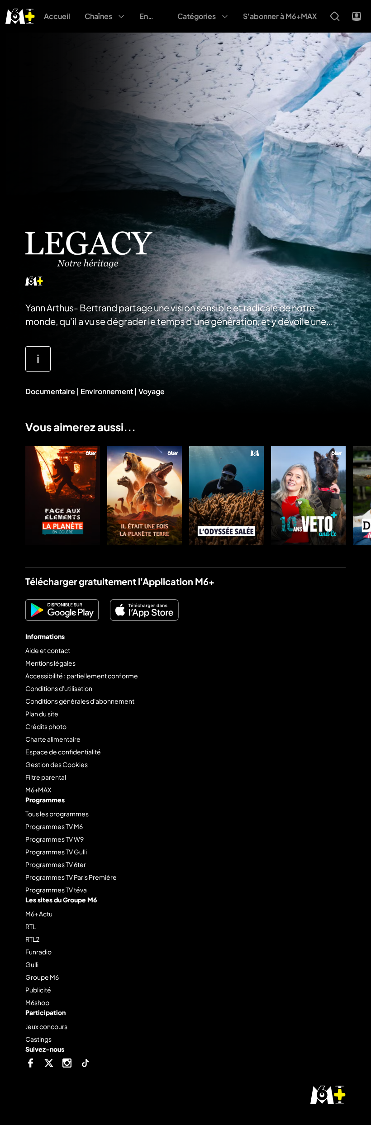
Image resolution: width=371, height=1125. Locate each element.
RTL (30, 926)
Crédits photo (46, 726)
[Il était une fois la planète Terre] (144, 495)
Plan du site (41, 714)
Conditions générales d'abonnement (79, 701)
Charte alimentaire (53, 739)
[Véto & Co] (308, 495)
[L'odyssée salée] (226, 495)
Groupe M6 (42, 977)
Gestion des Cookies (56, 764)
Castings (38, 1039)
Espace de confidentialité (63, 752)
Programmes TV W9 (54, 839)
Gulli (31, 964)
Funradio (38, 952)
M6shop (37, 1002)
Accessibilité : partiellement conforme (81, 676)
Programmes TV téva (56, 890)
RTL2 (32, 939)
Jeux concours (46, 1026)
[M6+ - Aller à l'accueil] (20, 15)
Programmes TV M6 (54, 826)
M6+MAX (38, 790)
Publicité (38, 990)
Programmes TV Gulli (56, 852)
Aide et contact (47, 650)
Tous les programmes (57, 814)
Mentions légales (50, 663)
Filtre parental (45, 777)
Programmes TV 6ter (55, 864)
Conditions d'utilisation (58, 688)
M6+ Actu (38, 914)
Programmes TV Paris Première (71, 877)
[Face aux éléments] (62, 495)
